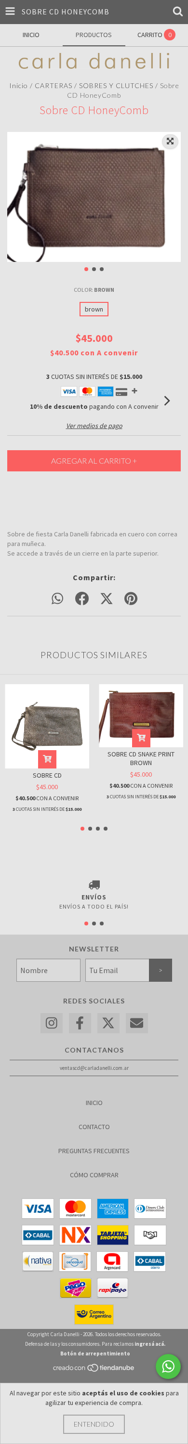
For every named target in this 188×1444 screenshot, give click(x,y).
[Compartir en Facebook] (82, 599)
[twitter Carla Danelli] (108, 1023)
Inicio (18, 85)
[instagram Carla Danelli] (51, 1023)
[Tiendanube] (94, 1370)
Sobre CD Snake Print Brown (141, 758)
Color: (94, 289)
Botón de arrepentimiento (95, 1353)
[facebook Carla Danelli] (80, 1023)
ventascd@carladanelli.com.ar (94, 1068)
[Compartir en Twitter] (106, 599)
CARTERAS (53, 85)
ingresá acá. (149, 1343)
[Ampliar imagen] (170, 141)
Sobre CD (47, 775)
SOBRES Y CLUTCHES (116, 85)
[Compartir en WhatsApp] (57, 599)
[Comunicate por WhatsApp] (168, 1366)
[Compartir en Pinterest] (130, 599)
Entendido (94, 1424)
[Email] (137, 1023)
